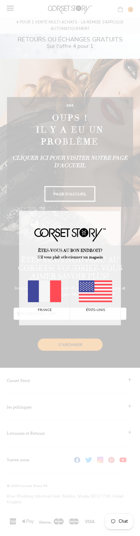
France (45, 310)
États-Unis (95, 310)
